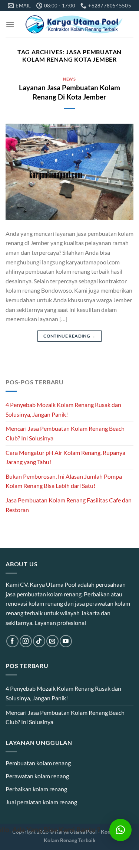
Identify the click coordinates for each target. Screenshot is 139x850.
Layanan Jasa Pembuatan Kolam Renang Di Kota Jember (69, 92)
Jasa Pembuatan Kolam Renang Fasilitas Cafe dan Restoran (69, 504)
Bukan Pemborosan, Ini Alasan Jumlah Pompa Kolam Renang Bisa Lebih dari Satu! (64, 481)
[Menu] (10, 24)
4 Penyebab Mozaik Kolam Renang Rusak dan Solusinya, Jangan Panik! (63, 409)
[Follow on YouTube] (66, 641)
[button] (120, 830)
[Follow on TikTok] (39, 641)
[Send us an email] (52, 641)
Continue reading (69, 336)
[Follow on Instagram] (26, 641)
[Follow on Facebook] (12, 641)
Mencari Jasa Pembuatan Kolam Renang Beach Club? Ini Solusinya (65, 433)
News (69, 78)
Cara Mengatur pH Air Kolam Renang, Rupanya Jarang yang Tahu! (65, 457)
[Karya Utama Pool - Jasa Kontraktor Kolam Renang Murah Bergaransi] (74, 24)
